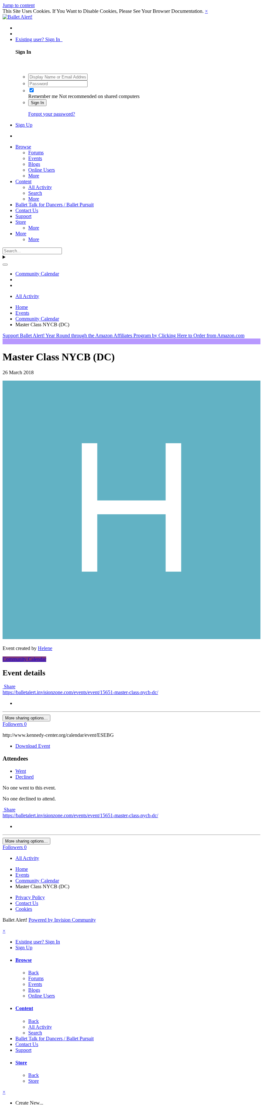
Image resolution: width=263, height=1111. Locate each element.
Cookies (23, 909)
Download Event (32, 746)
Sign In (37, 102)
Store (20, 222)
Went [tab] (20, 771)
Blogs (34, 164)
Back (33, 972)
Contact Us (26, 210)
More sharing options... (26, 718)
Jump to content (19, 5)
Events (35, 158)
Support (23, 216)
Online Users (41, 170)
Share (9, 686)
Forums (36, 152)
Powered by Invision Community (62, 920)
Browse (23, 146)
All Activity (40, 187)
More (33, 175)
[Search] (5, 265)
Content (23, 181)
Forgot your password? (51, 114)
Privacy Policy (30, 897)
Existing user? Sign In (39, 39)
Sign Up (23, 125)
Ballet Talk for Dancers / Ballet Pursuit (54, 204)
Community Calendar (24, 659)
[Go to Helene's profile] (131, 637)
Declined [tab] (24, 777)
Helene (45, 648)
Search (35, 193)
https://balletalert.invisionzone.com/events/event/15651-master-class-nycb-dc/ (80, 692)
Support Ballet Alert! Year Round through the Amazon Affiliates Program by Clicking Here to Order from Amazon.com (123, 335)
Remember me (43, 96)
